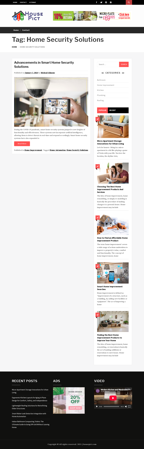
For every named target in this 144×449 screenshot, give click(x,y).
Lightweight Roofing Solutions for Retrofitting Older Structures (29, 407)
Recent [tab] (112, 110)
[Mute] (126, 406)
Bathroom (101, 80)
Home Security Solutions (77, 150)
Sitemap (32, 2)
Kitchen (100, 90)
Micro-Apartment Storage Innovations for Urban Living (110, 142)
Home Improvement (33, 150)
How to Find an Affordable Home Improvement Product (112, 239)
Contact (23, 2)
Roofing (100, 100)
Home (15, 2)
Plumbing (101, 95)
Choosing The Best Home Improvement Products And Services (110, 189)
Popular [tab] (102, 110)
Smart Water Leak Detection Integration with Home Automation (29, 415)
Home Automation (58, 150)
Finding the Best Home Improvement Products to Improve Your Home (109, 338)
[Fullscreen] (129, 406)
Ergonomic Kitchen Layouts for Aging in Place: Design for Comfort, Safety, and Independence (29, 399)
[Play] (97, 406)
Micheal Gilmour (48, 73)
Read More (22, 144)
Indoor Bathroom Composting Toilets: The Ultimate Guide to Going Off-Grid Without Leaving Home (30, 424)
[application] (113, 398)
